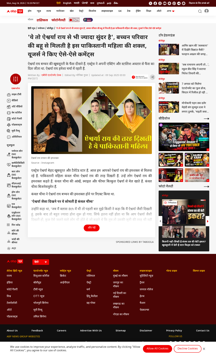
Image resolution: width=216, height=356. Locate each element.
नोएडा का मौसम (121, 314)
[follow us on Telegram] (179, 3)
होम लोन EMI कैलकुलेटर (16, 195)
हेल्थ (142, 296)
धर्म (88, 289)
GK (120, 11)
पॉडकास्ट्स (17, 125)
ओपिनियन (17, 137)
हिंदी (59, 3)
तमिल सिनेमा (39, 317)
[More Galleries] (206, 186)
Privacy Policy (174, 331)
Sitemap (121, 331)
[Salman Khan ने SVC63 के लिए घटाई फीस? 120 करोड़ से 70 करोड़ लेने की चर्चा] (197, 160)
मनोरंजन (60, 11)
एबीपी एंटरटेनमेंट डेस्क (51, 75)
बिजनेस (92, 11)
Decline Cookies (188, 349)
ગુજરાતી (100, 3)
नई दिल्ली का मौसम (119, 295)
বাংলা (92, 3)
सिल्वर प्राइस (199, 271)
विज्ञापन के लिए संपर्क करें (199, 3)
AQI (14, 248)
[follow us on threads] (160, 3)
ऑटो (159, 11)
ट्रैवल (142, 283)
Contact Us (202, 331)
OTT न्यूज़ (38, 296)
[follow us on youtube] (165, 3)
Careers (61, 331)
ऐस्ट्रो (81, 11)
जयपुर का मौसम (118, 284)
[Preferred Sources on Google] (139, 77)
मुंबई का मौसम (120, 276)
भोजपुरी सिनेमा (40, 303)
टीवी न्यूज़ (38, 289)
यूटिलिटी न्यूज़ (146, 276)
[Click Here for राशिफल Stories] (42, 19)
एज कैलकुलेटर (16, 206)
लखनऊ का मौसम (118, 305)
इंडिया (10, 283)
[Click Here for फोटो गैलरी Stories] (58, 19)
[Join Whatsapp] (184, 3)
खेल (72, 11)
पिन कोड (16, 225)
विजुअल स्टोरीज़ (41, 276)
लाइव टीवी (16, 94)
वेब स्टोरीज (17, 112)
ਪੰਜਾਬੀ (85, 3)
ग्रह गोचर (91, 303)
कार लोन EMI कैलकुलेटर (16, 175)
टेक (128, 11)
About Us (12, 331)
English (67, 3)
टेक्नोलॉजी (12, 303)
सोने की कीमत (15, 232)
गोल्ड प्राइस (171, 271)
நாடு (109, 3)
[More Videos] (206, 118)
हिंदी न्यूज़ (31, 28)
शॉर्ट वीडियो (17, 106)
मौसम (30, 20)
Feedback (37, 331)
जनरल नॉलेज (146, 289)
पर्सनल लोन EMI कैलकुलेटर (17, 154)
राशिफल (91, 276)
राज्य (48, 11)
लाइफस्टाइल (107, 11)
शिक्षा (148, 11)
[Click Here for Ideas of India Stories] (74, 20)
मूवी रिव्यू (16, 131)
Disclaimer (146, 331)
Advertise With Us (91, 331)
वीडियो (15, 100)
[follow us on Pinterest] (174, 3)
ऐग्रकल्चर (144, 310)
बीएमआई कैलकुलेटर (16, 185)
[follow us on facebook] (155, 3)
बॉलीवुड (50, 28)
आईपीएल (65, 283)
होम (29, 11)
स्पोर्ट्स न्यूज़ (65, 271)
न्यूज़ (39, 11)
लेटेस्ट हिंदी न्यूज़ (14, 271)
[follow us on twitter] (150, 3)
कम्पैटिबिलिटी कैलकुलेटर (18, 165)
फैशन (142, 303)
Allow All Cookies (157, 349)
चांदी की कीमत (15, 241)
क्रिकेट (63, 276)
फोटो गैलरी (17, 118)
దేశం (116, 3)
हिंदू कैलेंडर (92, 296)
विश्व (9, 296)
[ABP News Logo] (15, 11)
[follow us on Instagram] (169, 3)
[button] (15, 82)
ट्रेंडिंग (138, 11)
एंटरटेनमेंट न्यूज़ (40, 271)
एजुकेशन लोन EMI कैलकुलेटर (16, 216)
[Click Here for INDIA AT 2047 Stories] (88, 20)
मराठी (76, 3)
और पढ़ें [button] (92, 228)
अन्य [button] (169, 11)
